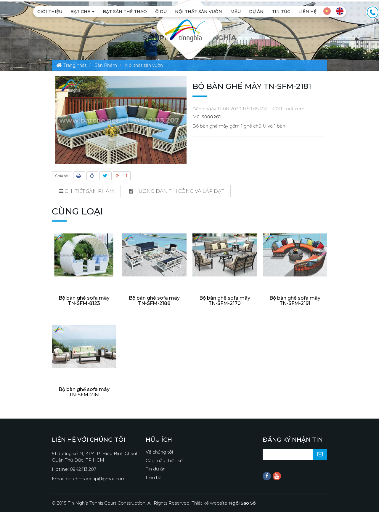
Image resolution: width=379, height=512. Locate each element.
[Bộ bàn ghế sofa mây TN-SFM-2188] (154, 254)
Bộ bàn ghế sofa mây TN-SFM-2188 (154, 300)
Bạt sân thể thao (125, 11)
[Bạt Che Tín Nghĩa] (185, 30)
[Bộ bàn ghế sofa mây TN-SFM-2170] (224, 254)
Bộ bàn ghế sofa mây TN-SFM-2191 (294, 300)
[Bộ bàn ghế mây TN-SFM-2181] (121, 120)
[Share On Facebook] (92, 175)
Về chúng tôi (159, 452)
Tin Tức (281, 11)
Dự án (256, 11)
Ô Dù (161, 11)
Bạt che (80, 11)
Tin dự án (156, 469)
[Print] (79, 175)
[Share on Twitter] (105, 175)
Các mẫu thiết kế (164, 460)
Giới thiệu (49, 11)
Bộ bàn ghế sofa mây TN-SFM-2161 (84, 392)
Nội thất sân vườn (198, 11)
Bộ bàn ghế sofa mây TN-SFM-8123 (84, 300)
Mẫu (235, 11)
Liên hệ (307, 11)
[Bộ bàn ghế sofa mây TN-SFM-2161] (84, 346)
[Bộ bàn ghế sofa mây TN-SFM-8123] (84, 254)
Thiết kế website (224, 503)
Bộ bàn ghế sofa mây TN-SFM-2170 (224, 300)
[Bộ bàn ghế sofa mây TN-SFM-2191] (295, 254)
